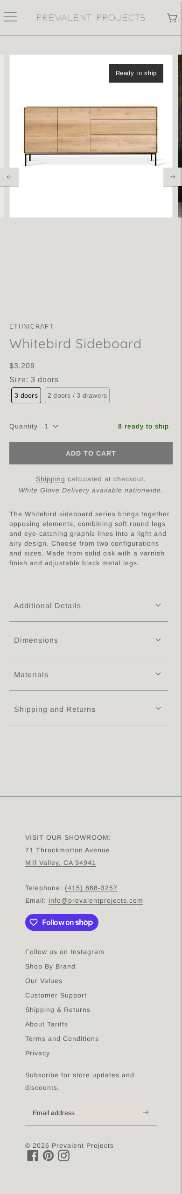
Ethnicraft (31, 326)
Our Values (44, 980)
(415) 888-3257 (91, 888)
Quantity (23, 426)
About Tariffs (46, 1024)
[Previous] (9, 177)
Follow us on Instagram (65, 951)
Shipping (50, 479)
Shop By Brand (50, 966)
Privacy (37, 1053)
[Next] (172, 177)
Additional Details (47, 606)
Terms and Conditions (62, 1038)
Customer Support (56, 995)
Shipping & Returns (58, 1009)
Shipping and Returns (55, 709)
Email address (59, 1101)
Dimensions (36, 640)
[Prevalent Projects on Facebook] (33, 1159)
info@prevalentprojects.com (96, 900)
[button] (26, 395)
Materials (31, 675)
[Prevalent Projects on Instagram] (64, 1159)
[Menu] (10, 17)
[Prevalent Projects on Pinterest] (48, 1159)
